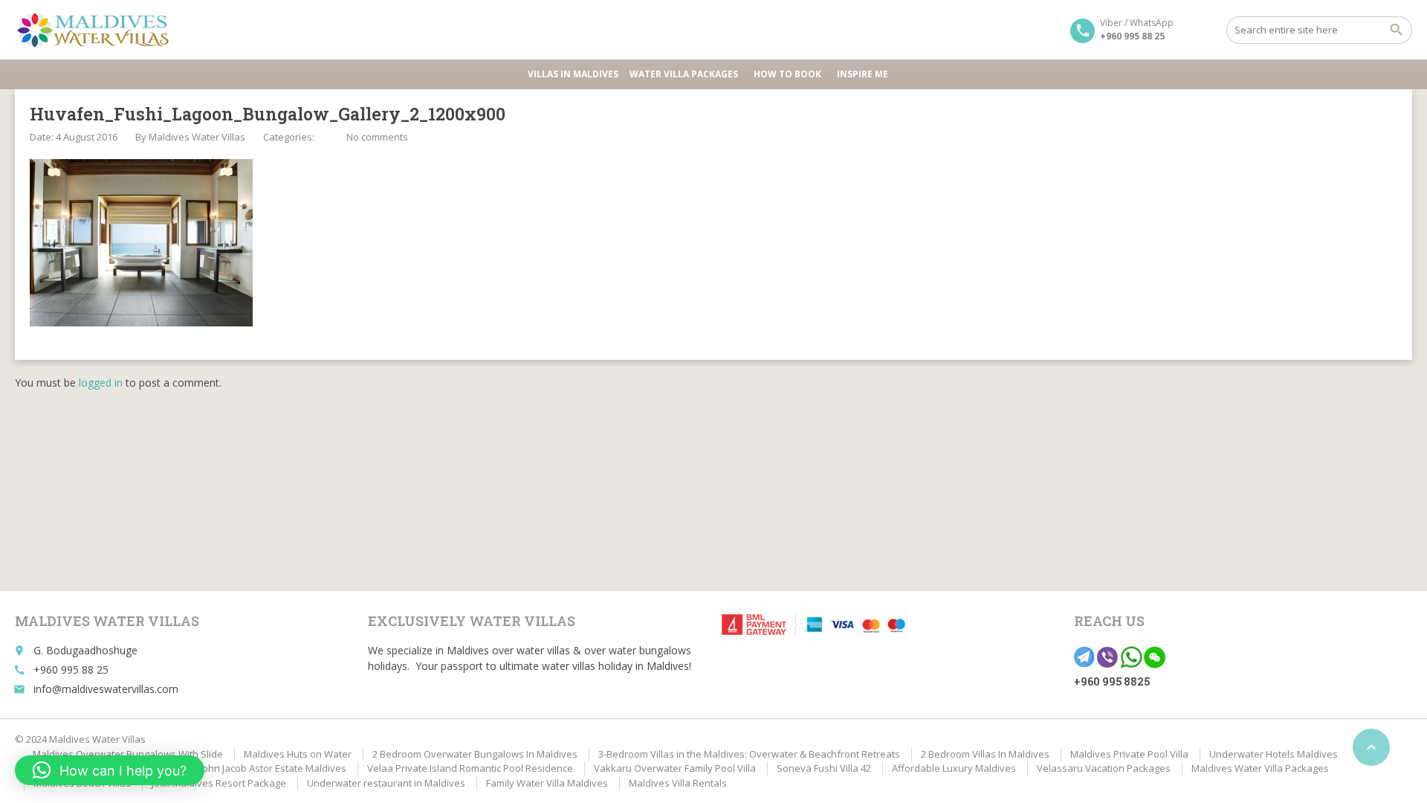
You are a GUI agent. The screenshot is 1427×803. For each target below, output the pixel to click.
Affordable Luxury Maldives (954, 768)
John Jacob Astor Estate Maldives (273, 768)
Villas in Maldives (573, 74)
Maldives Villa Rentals (678, 783)
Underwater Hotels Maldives (1273, 754)
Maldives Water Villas (197, 136)
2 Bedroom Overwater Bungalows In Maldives (474, 754)
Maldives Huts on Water (298, 754)
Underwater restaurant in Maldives (386, 783)
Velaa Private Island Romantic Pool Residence (470, 768)
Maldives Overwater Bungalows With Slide (128, 754)
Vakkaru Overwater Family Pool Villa (675, 768)
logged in (101, 382)
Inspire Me (862, 74)
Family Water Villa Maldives (547, 783)
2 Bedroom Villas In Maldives (985, 754)
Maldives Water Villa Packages (1260, 768)
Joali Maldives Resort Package (219, 783)
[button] (109, 770)
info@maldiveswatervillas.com (105, 689)
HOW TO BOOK (787, 74)
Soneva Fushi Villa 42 (824, 768)
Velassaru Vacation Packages (1104, 768)
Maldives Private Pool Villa (1129, 754)
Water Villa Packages (684, 74)
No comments (377, 136)
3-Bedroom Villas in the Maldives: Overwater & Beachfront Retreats (749, 754)
